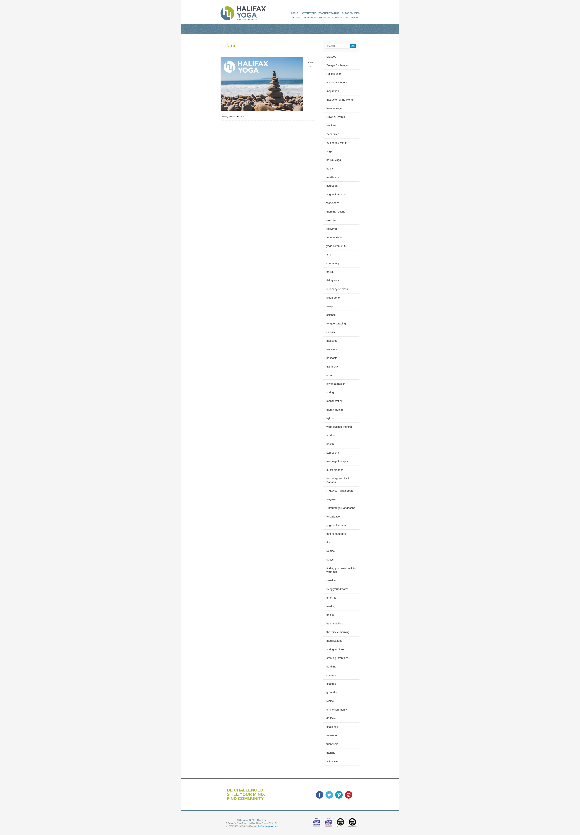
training (330, 752)
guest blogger (334, 469)
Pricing (355, 17)
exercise (331, 220)
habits (330, 168)
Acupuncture (340, 17)
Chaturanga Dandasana (340, 507)
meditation (332, 177)
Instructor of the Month (340, 99)
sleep (329, 306)
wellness (331, 349)
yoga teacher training (339, 426)
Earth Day (332, 366)
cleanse (331, 332)
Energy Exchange (337, 65)
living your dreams (337, 589)
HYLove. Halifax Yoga (339, 490)
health (330, 444)
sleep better (333, 297)
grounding (332, 692)
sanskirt (331, 580)
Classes (331, 56)
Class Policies (350, 13)
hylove (330, 418)
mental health (334, 409)
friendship (332, 744)
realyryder (332, 228)
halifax (330, 271)
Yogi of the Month (336, 142)
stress (330, 559)
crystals (331, 675)
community (333, 263)
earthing (331, 666)
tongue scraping (336, 323)
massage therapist (337, 461)
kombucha (332, 452)
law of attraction (335, 383)
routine (330, 551)
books (330, 614)
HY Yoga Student (336, 82)
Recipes (331, 125)
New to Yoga (334, 108)
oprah (329, 375)
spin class (332, 761)
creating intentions (337, 657)
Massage (324, 17)
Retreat (296, 17)
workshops (332, 203)
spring (330, 392)
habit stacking (334, 623)
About (294, 13)
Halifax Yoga (334, 73)
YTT (329, 254)
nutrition (331, 435)
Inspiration (332, 91)
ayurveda (332, 185)
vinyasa (331, 499)
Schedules (310, 17)
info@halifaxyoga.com (267, 826)
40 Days (331, 718)
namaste (331, 735)
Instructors (308, 13)
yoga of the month (337, 525)
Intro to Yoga (334, 237)
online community (337, 709)
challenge (332, 726)
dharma (331, 597)
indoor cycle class (337, 289)
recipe (330, 701)
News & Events (335, 116)
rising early (333, 280)
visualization (333, 516)
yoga (329, 151)
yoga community (336, 246)
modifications (334, 640)
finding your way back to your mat (341, 570)
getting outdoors (336, 533)
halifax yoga (333, 159)
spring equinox (335, 649)
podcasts (331, 357)
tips (328, 542)
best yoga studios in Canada (338, 480)
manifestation (334, 401)
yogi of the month (336, 194)
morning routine (335, 211)
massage (331, 340)
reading (330, 606)
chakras (331, 683)
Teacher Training (329, 13)
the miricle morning (337, 632)
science (331, 314)
